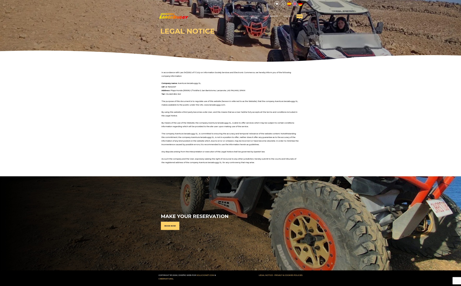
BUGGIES (218, 16)
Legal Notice (266, 275)
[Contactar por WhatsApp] (283, 3)
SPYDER (255, 16)
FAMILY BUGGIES (270, 16)
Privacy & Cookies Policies (288, 275)
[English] (295, 4)
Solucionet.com (205, 275)
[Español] (289, 4)
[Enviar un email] (276, 3)
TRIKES (231, 16)
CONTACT (288, 16)
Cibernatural (166, 279)
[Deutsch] (300, 4)
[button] (300, 16)
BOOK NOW (170, 226)
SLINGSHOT (243, 16)
